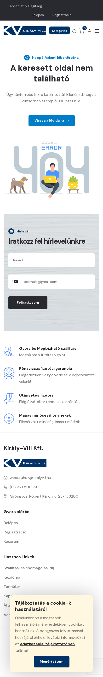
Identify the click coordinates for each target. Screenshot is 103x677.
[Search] (74, 31)
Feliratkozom (28, 302)
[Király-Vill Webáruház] (25, 30)
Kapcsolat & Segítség (25, 6)
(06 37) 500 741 (24, 486)
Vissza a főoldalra (49, 120)
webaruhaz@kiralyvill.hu (30, 477)
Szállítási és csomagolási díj (29, 567)
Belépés (38, 15)
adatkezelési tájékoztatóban (47, 643)
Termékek (12, 586)
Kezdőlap (12, 577)
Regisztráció (62, 15)
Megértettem (51, 661)
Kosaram (11, 541)
